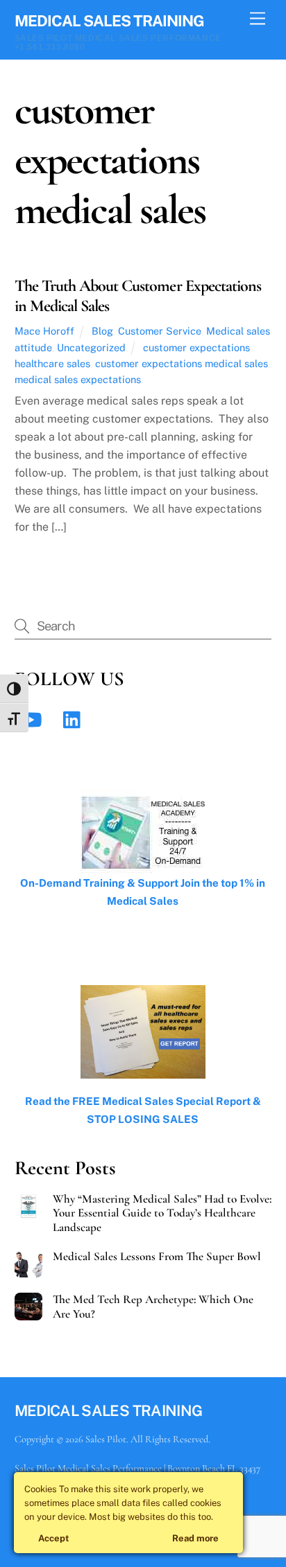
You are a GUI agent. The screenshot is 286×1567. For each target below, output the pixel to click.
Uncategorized (91, 347)
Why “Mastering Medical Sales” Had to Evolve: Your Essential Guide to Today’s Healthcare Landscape (162, 1213)
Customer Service (159, 331)
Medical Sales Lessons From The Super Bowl (157, 1257)
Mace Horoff (44, 331)
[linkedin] (75, 719)
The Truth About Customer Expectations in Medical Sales (138, 296)
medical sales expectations (78, 379)
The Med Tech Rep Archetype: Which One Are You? (153, 1306)
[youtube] (34, 719)
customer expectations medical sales (181, 363)
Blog (102, 331)
